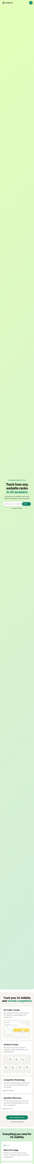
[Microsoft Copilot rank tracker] (13, 1067)
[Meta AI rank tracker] (27, 1067)
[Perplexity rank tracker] (23, 1059)
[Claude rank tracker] (17, 1059)
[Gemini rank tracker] (20, 1067)
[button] (31, 3)
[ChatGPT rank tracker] (10, 1059)
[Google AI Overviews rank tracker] (6, 1067)
